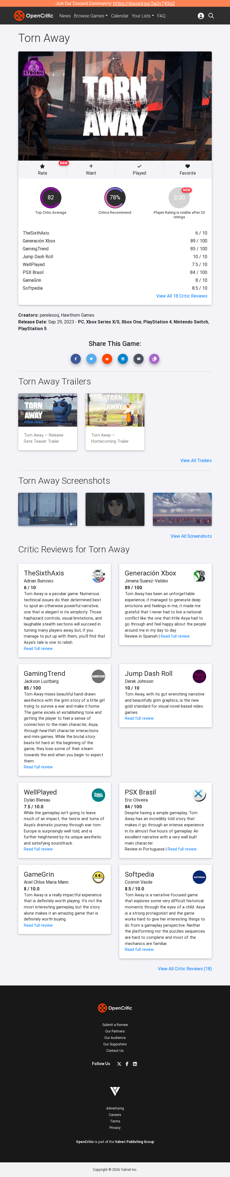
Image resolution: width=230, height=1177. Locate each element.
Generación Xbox (150, 573)
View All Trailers (196, 460)
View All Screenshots (191, 536)
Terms (115, 1121)
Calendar (119, 16)
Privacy (115, 1128)
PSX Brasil (140, 792)
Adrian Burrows (38, 581)
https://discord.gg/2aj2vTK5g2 (144, 3)
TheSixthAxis (44, 573)
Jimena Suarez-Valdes (146, 581)
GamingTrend (44, 673)
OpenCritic (85, 1142)
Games (89, 16)
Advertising (115, 1108)
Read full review (38, 648)
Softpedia (139, 874)
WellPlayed (40, 792)
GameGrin (39, 874)
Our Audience (115, 1038)
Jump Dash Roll (149, 673)
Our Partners (115, 1031)
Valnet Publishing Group (134, 1142)
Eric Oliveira (136, 800)
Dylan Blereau (37, 800)
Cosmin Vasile (138, 882)
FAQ (161, 16)
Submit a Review (115, 1025)
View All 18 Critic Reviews (181, 296)
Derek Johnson (139, 681)
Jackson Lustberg (41, 681)
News (65, 16)
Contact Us (115, 1050)
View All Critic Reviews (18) (185, 968)
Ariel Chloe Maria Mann (46, 882)
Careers (115, 1115)
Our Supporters (115, 1044)
